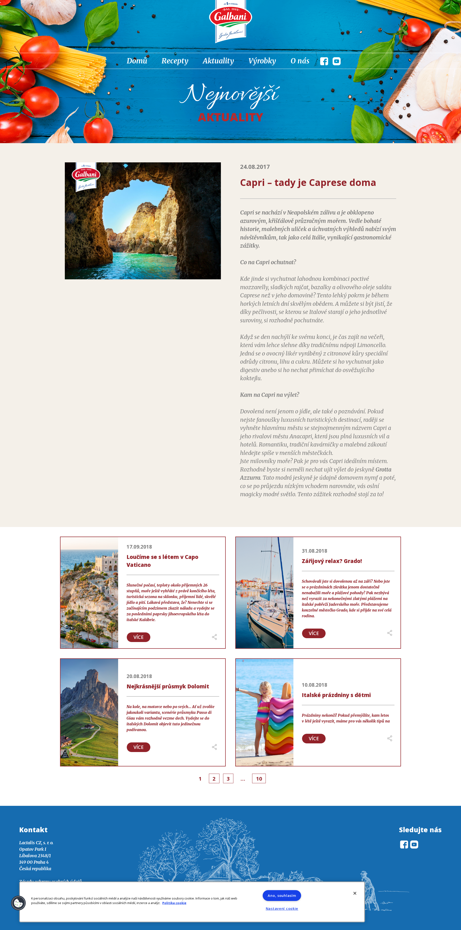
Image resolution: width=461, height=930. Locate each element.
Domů (137, 60)
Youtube (337, 61)
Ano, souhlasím (282, 895)
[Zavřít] (355, 893)
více (138, 637)
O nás (300, 60)
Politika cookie (174, 903)
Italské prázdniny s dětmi (336, 694)
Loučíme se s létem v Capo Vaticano (162, 560)
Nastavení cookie (282, 908)
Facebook (324, 61)
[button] (18, 903)
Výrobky (262, 60)
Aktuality (218, 60)
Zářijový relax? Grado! (332, 560)
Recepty (175, 60)
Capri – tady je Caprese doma (308, 182)
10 (259, 778)
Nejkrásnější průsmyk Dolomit (168, 686)
